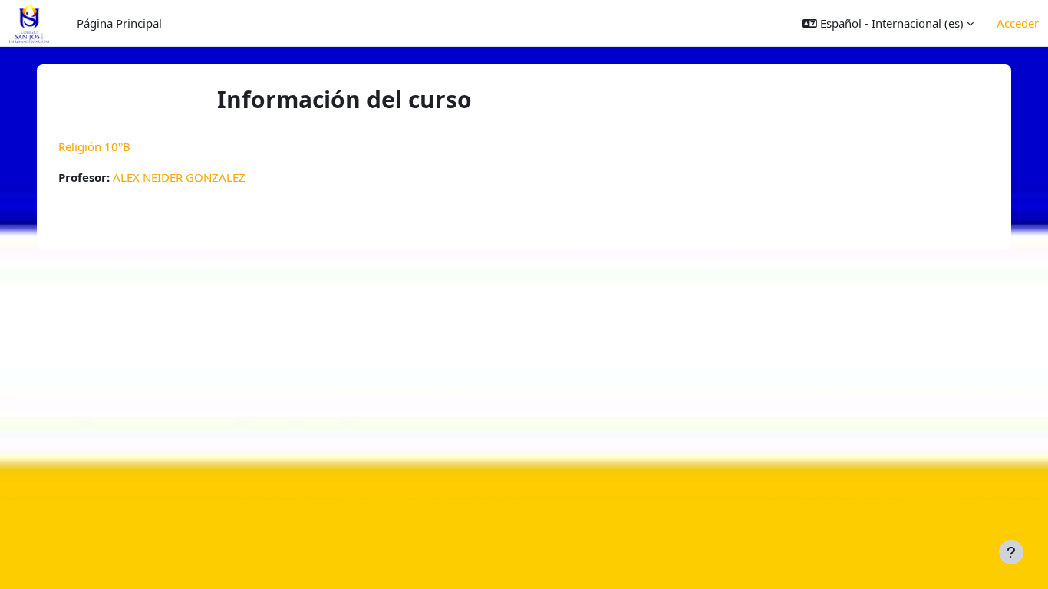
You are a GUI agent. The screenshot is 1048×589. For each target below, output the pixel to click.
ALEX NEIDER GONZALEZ (179, 177)
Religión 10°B (94, 146)
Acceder (1018, 23)
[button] (888, 23)
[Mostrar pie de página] (1011, 552)
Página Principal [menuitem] (119, 23)
